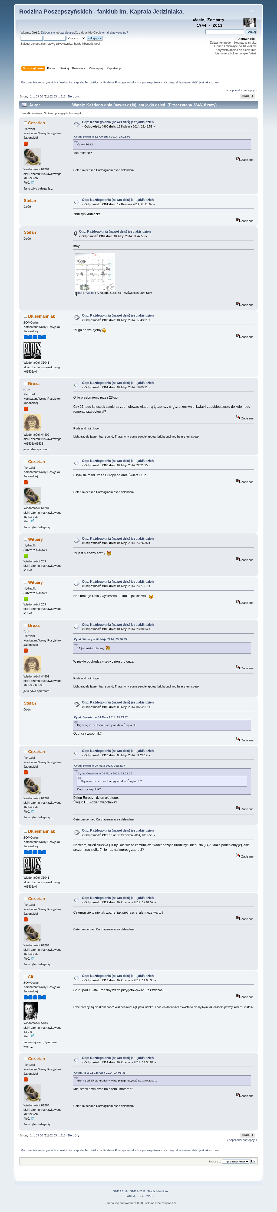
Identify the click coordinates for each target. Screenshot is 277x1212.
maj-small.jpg (85, 292)
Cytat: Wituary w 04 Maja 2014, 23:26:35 (100, 639)
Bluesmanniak (41, 316)
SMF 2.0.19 (120, 1191)
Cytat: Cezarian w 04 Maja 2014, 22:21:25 (101, 717)
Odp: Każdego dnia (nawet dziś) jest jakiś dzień (118, 122)
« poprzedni (234, 90)
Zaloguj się (48, 32)
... (34, 96)
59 (37, 96)
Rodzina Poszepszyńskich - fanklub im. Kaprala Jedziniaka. (101, 11)
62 (51, 96)
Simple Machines (157, 1191)
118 (63, 96)
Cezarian (36, 122)
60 (41, 96)
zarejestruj (67, 32)
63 (55, 96)
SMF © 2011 (138, 1191)
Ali (30, 976)
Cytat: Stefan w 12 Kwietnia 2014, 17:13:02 (102, 136)
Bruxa (33, 383)
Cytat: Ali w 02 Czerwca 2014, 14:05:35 (100, 1072)
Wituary (35, 539)
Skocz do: (215, 1161)
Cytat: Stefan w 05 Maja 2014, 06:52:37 (99, 765)
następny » (250, 90)
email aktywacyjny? (115, 32)
